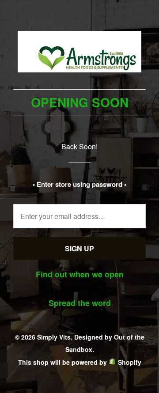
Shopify (129, 362)
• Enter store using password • (79, 184)
